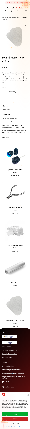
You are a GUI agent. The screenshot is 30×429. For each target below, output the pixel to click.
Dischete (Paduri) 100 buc (15, 245)
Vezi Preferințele (15, 423)
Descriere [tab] (6, 106)
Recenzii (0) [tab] (6, 109)
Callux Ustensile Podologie (14, 17)
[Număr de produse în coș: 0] (11, 11)
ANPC (3, 332)
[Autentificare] (5, 11)
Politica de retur (6, 347)
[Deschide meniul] (26, 11)
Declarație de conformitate (9, 354)
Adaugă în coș (12, 91)
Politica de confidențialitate (19, 426)
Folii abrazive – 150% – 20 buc (15, 320)
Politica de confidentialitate (9, 350)
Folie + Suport (15, 283)
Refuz (15, 418)
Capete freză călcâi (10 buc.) (15, 169)
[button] (27, 395)
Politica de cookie (8, 426)
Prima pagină (5, 17)
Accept (15, 414)
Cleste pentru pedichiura (15, 207)
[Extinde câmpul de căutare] (17, 11)
